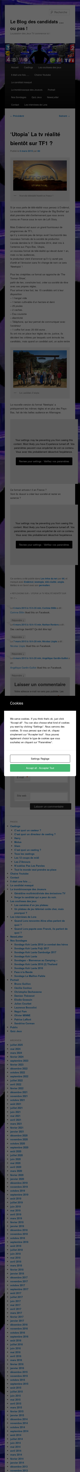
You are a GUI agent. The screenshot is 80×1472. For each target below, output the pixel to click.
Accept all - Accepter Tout (40, 768)
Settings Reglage (40, 758)
